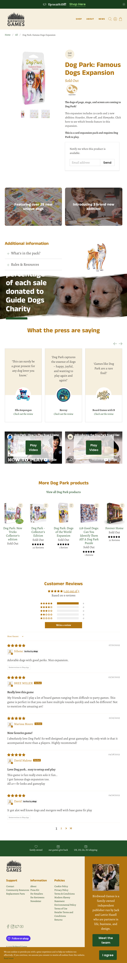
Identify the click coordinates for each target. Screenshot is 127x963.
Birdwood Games (19, 946)
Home (8, 35)
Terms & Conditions (64, 893)
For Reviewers (37, 897)
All (16, 35)
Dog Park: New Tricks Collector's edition (12, 533)
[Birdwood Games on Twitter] (17, 927)
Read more (9, 958)
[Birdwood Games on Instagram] (12, 927)
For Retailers (36, 893)
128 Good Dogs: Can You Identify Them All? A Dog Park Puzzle (89, 535)
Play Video (33, 447)
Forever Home (114, 528)
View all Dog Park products (63, 492)
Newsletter (35, 901)
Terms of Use (60, 908)
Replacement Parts (15, 893)
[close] (123, 4)
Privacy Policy (61, 890)
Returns (58, 919)
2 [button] (61, 828)
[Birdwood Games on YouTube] (21, 927)
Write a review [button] (63, 625)
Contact (10, 886)
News (102, 19)
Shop (79, 19)
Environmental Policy (65, 905)
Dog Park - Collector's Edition (38, 532)
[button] (46, 603)
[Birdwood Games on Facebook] (8, 927)
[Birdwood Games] (16, 19)
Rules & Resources (25, 264)
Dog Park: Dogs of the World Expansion (63, 532)
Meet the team (106, 940)
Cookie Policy (61, 886)
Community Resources (17, 890)
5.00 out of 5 (71, 591)
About (90, 19)
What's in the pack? (25, 253)
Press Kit (34, 890)
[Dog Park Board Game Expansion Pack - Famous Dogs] (33, 78)
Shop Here (77, 4)
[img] (16, 646)
